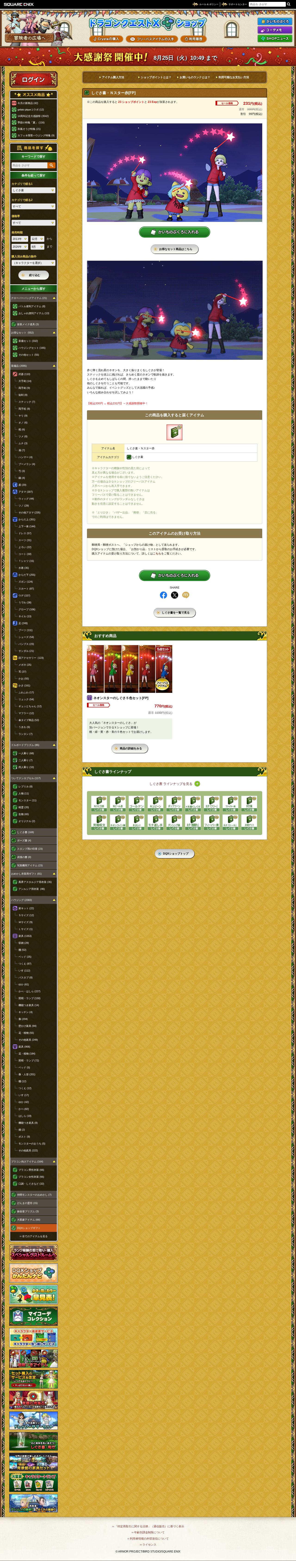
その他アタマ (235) (29, 512)
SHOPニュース (275, 38)
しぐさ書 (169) (25, 832)
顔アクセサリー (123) (31, 657)
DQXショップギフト (28, 1228)
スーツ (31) (24, 540)
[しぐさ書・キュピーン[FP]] (155, 803)
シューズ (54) (26, 637)
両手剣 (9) (24, 388)
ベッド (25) (24, 956)
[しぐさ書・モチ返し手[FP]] (155, 822)
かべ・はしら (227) (29, 991)
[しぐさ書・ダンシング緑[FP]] (174, 822)
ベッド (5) (24, 1067)
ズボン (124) (25, 581)
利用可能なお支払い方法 (234, 77)
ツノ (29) (23, 505)
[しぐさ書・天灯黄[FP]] (249, 803)
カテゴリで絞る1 (22, 183)
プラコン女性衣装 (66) (31, 1176)
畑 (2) (21, 1129)
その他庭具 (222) (28, 1150)
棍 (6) (21, 429)
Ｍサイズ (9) (25, 922)
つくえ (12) (24, 1088)
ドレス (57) (24, 533)
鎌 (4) (21, 478)
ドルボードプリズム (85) (25, 745)
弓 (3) (21, 471)
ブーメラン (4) (26, 464)
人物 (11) (23, 793)
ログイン (33, 79)
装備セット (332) (28, 341)
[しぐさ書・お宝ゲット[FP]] (249, 822)
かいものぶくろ (275, 21)
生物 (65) (23, 814)
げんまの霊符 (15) (27, 1203)
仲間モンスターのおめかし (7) (34, 1194)
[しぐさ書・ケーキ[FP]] (230, 822)
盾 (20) (22, 484)
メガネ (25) (24, 664)
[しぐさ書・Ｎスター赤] (174, 432)
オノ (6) (23, 422)
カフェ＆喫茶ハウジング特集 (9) (36, 135)
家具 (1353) (25, 936)
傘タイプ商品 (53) (28, 720)
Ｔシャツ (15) (26, 561)
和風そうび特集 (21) (29, 129)
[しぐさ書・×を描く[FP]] (193, 803)
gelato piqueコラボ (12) (31, 109)
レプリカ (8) (25, 786)
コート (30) (24, 554)
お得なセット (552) (22, 332)
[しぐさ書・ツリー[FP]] (211, 803)
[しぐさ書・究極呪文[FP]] (99, 822)
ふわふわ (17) (26, 692)
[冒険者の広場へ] (29, 38)
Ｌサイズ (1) (25, 929)
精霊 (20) (23, 807)
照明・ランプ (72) (28, 1060)
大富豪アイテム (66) (28, 1219)
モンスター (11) (27, 800)
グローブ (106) (26, 609)
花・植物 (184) (26, 1053)
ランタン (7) (25, 734)
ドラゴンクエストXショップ (148, 23)
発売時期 (17, 232)
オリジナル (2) (26, 821)
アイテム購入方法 (113, 77)
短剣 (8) (23, 394)
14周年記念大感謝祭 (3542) (33, 116)
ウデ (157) (24, 595)
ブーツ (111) (25, 630)
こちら (157, 553)
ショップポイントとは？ (156, 77)
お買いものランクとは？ (195, 77)
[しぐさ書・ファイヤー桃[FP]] (230, 803)
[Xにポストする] (174, 595)
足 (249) (23, 623)
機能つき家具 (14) (28, 1005)
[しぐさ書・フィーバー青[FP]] (211, 822)
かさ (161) (24, 685)
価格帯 (16, 216)
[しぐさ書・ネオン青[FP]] (118, 822)
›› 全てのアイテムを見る (34, 1236)
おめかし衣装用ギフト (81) (26, 873)
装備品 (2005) (19, 365)
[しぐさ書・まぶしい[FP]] (136, 822)
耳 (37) (22, 671)
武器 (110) (24, 374)
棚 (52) (22, 949)
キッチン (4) (25, 1012)
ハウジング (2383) (21, 900)
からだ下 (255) (26, 574)
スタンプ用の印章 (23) (30, 848)
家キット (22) (26, 908)
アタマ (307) (25, 491)
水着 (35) (23, 567)
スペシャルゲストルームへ (33, 1252)
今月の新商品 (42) (28, 103)
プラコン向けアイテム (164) (27, 1161)
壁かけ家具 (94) (27, 1026)
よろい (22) (24, 547)
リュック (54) (26, 699)
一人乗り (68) (26, 753)
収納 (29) (23, 942)
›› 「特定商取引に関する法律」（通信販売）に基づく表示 (148, 1526)
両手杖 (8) (24, 408)
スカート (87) (26, 588)
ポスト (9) (24, 1136)
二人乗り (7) (25, 760)
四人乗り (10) (26, 767)
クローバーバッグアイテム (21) (29, 298)
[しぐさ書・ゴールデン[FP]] (136, 803)
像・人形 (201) (26, 1074)
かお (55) (23, 678)
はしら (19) (24, 1115)
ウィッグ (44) (26, 498)
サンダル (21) (26, 650)
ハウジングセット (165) (32, 347)
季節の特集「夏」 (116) (31, 122)
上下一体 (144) (26, 526)
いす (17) (23, 1095)
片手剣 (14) (24, 381)
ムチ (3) (23, 443)
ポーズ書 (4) (24, 840)
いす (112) (24, 970)
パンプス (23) (26, 644)
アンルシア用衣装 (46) (31, 889)
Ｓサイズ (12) (26, 915)
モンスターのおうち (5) (31, 1143)
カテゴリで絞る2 (22, 200)
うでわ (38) (24, 602)
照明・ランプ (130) (29, 998)
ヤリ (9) (23, 415)
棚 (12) (22, 1081)
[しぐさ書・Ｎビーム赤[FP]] (118, 803)
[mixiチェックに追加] (185, 595)
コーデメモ (275, 30)
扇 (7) (21, 450)
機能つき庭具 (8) (28, 1122)
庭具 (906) (24, 1046)
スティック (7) (26, 401)
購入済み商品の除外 (24, 256)
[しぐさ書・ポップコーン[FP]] (174, 803)
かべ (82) (23, 1109)
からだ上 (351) (26, 519)
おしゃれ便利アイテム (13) (33, 313)
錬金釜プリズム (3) (28, 1211)
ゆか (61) (23, 984)
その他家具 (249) (28, 1039)
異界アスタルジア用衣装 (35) (35, 882)
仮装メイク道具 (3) (28, 324)
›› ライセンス (148, 1544)
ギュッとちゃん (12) (30, 706)
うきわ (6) (24, 727)
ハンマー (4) (25, 457)
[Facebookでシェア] (163, 595)
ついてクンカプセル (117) (26, 778)
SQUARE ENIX (19, 4)
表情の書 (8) (24, 857)
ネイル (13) (24, 616)
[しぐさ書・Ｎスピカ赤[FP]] (99, 803)
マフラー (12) (26, 713)
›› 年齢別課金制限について (148, 1532)
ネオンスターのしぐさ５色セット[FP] (120, 698)
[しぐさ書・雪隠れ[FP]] (193, 822)
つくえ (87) (24, 963)
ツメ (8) (23, 436)
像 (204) (23, 1019)
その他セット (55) (28, 354)
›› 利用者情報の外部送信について (148, 1538)
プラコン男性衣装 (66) (31, 1169)
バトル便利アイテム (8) (31, 306)
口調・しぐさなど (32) (31, 1183)
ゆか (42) (23, 1102)
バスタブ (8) (25, 977)
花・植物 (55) (26, 1032)
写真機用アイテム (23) (30, 865)
